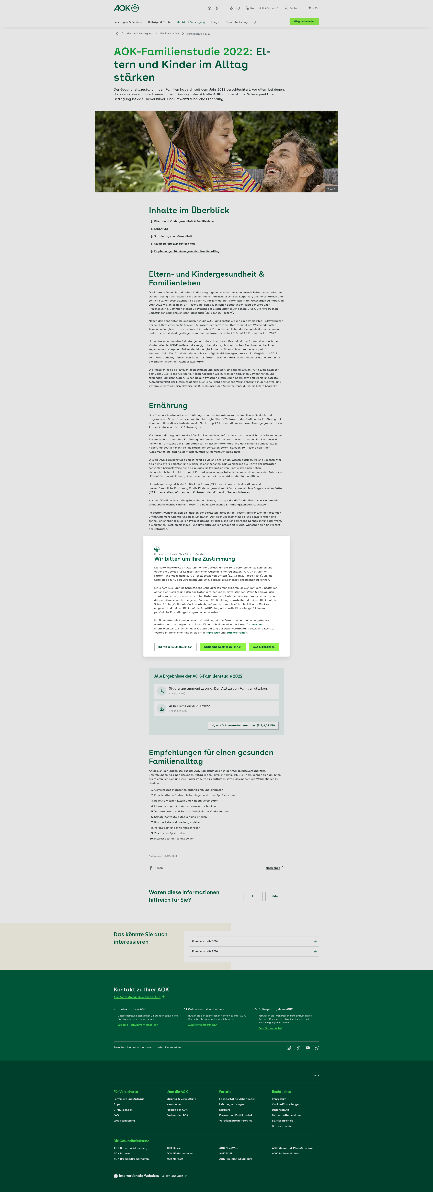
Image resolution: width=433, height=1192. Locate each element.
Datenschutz (254, 624)
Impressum (213, 632)
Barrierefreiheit (236, 632)
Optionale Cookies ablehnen (223, 647)
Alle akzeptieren (264, 647)
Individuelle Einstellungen (175, 647)
